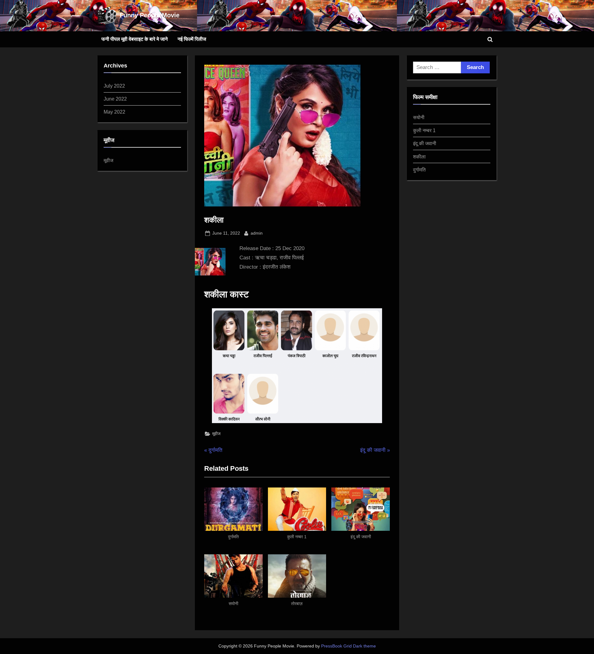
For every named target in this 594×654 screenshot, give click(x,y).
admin (257, 233)
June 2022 (115, 99)
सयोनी (418, 117)
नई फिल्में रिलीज (192, 39)
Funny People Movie (149, 15)
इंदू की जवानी (424, 143)
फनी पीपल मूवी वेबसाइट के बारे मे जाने (134, 39)
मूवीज (216, 433)
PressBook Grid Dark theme (348, 646)
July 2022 (114, 86)
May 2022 (114, 112)
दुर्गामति (419, 169)
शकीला (419, 156)
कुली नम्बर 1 (424, 130)
